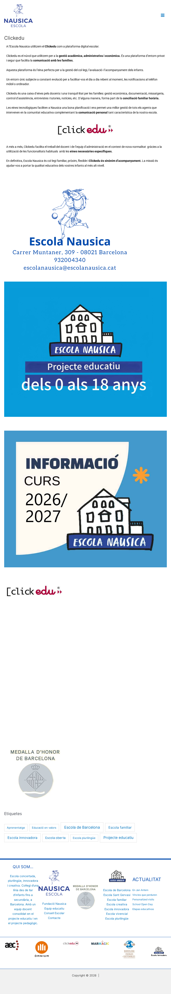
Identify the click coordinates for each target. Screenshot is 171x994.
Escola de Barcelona (82, 827)
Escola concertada (22, 876)
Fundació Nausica (54, 903)
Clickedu (11, 93)
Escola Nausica (20, 46)
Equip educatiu (54, 908)
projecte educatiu (20, 918)
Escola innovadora (22, 838)
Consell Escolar (54, 913)
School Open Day (142, 904)
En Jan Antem (140, 890)
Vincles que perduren (144, 894)
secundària (21, 899)
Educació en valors (44, 827)
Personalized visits (143, 899)
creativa (14, 885)
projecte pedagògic (24, 923)
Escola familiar (120, 827)
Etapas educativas (143, 909)
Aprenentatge (16, 827)
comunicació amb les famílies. (53, 60)
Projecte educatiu (118, 837)
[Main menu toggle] (162, 15)
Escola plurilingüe (84, 838)
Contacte (54, 918)
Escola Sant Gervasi (116, 895)
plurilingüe (14, 880)
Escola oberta (55, 838)
